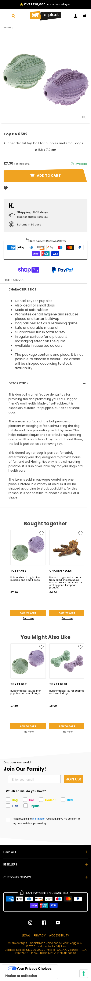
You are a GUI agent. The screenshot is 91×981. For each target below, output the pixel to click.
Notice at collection (21, 976)
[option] (45, 4)
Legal (26, 935)
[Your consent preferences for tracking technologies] (84, 973)
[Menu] (5, 16)
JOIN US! (73, 779)
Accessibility (59, 935)
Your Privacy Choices (34, 968)
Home (7, 27)
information (38, 818)
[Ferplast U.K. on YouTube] (54, 922)
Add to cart (28, 612)
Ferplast (10, 852)
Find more (28, 618)
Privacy (40, 935)
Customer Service (17, 877)
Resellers (10, 864)
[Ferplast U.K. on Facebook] (41, 922)
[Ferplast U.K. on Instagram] (30, 922)
